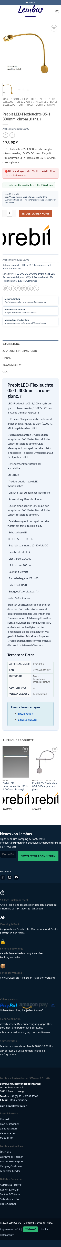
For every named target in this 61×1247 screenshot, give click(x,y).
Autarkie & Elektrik (11, 1184)
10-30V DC (22, 273)
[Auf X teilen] (18, 288)
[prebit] (26, 238)
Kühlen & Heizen (9, 1189)
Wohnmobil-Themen (11, 1156)
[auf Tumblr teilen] (36, 288)
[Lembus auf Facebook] (2, 877)
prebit (43, 99)
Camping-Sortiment (11, 1166)
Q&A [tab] (5, 371)
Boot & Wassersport (11, 1161)
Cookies (45, 1229)
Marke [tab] (7, 357)
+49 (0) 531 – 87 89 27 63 (24, 1096)
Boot (16, 99)
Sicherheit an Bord (10, 1199)
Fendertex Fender (10, 1171)
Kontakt (4, 1119)
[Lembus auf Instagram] (9, 877)
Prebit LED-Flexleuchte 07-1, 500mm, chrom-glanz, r (44, 786)
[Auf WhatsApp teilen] (5, 288)
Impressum (6, 1229)
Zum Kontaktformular (13, 1106)
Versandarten (8, 1133)
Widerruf (30, 1229)
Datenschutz (7, 1235)
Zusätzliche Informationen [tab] (20, 351)
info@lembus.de (18, 1100)
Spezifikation (25, 713)
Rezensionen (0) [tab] (12, 364)
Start (6, 99)
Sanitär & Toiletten (10, 1194)
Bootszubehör (8, 1203)
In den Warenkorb (35, 213)
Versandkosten (16, 197)
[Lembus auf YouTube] (16, 877)
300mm (33, 273)
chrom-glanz (44, 273)
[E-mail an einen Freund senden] (24, 288)
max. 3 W (24, 277)
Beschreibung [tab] (11, 344)
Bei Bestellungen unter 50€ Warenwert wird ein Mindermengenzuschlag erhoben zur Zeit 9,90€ (30, 200)
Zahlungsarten (8, 1128)
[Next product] (5, 135)
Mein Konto (6, 1138)
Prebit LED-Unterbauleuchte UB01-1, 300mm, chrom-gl (15, 786)
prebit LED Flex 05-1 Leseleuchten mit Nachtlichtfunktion (30, 103)
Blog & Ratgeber (9, 1124)
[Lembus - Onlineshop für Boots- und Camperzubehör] (30, 11)
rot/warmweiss (30, 280)
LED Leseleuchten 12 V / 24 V (29, 100)
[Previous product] (12, 135)
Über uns (5, 1152)
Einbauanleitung (27, 719)
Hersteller (29, 99)
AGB (17, 1229)
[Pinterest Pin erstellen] (30, 288)
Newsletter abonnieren (38, 856)
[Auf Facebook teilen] (12, 288)
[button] (5, 11)
